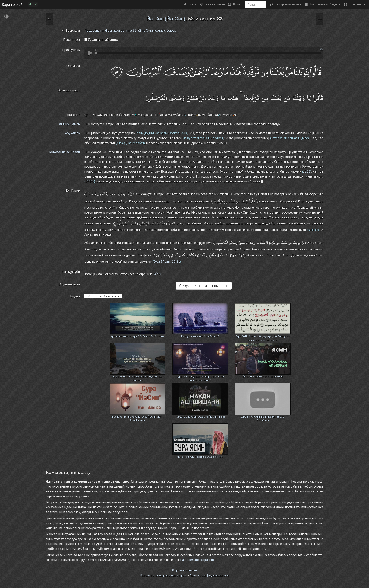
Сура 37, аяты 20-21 (167, 261)
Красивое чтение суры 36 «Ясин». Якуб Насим (137, 336)
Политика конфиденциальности (209, 575)
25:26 (306, 171)
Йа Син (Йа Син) (165, 19)
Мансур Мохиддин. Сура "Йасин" (200, 336)
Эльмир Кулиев (69, 124)
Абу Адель (72, 133)
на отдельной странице (197, 559)
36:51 (157, 274)
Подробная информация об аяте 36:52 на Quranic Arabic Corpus (130, 30)
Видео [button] (236, 4)
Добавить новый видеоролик (103, 296)
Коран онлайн (13, 4)
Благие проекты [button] (214, 4)
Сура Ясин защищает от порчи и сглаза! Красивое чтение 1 (200, 377)
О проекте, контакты (184, 570)
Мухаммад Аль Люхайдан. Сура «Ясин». (200, 456)
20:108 (89, 181)
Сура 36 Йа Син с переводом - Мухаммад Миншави (137, 377)
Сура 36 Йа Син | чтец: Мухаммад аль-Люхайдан (263, 417)
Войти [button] (191, 4)
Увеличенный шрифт (103, 39)
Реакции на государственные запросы (163, 575)
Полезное (354, 4)
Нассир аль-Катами (286, 4)
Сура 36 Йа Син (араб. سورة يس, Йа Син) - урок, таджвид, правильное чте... (262, 337)
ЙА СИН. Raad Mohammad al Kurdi (263, 376)
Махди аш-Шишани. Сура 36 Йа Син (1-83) (200, 416)
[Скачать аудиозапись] (321, 49)
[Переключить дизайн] (6, 17)
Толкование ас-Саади (323, 4)
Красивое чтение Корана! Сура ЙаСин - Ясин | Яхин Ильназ (137, 417)
